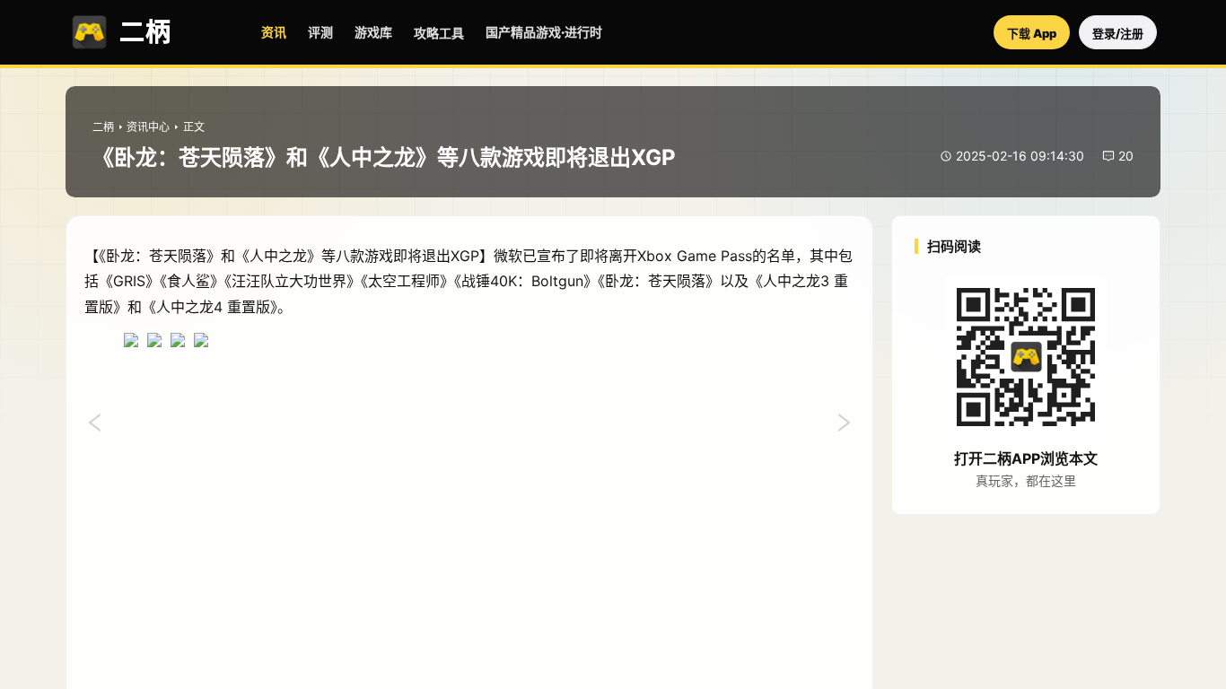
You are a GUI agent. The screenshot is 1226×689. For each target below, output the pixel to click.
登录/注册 (1117, 33)
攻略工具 (439, 32)
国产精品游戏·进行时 (544, 31)
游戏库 (373, 31)
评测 (320, 31)
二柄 (103, 127)
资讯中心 (148, 127)
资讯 (273, 31)
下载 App (1031, 33)
